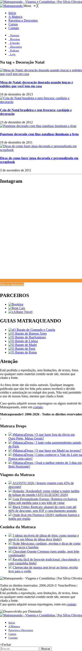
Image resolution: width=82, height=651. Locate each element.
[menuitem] (12, 13)
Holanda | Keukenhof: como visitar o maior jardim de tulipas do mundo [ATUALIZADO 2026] (43, 493)
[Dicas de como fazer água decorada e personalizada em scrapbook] (41, 150)
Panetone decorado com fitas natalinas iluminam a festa (39, 134)
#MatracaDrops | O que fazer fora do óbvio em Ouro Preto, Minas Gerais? (41, 436)
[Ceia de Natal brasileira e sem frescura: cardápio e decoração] (41, 102)
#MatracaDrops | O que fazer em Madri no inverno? (47, 450)
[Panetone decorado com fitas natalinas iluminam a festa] (38, 126)
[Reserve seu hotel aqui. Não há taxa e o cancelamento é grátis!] (15, 304)
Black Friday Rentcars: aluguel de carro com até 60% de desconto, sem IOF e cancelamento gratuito (42, 509)
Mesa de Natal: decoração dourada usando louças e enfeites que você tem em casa (36, 84)
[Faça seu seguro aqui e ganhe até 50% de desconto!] (20, 312)
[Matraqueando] (11, 6)
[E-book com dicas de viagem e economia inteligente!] (27, 333)
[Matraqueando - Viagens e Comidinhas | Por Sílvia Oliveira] (41, 2)
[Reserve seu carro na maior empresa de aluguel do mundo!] (16, 308)
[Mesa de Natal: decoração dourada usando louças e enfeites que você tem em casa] (41, 74)
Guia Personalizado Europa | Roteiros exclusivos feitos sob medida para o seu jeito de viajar (42, 501)
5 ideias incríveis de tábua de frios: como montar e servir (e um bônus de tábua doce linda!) (43, 537)
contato (38, 407)
